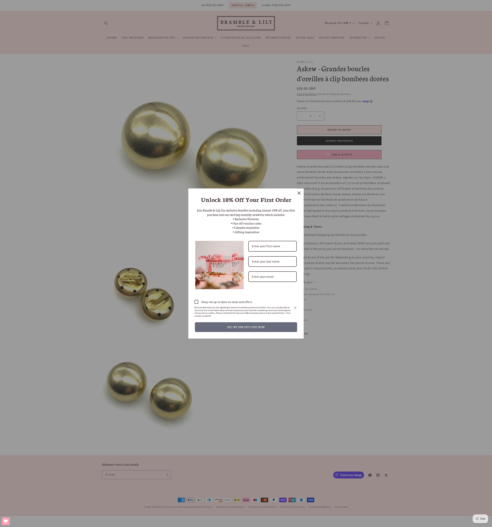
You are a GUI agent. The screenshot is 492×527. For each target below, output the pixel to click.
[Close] (299, 193)
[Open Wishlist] (6, 521)
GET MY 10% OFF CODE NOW (246, 327)
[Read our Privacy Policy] (295, 308)
